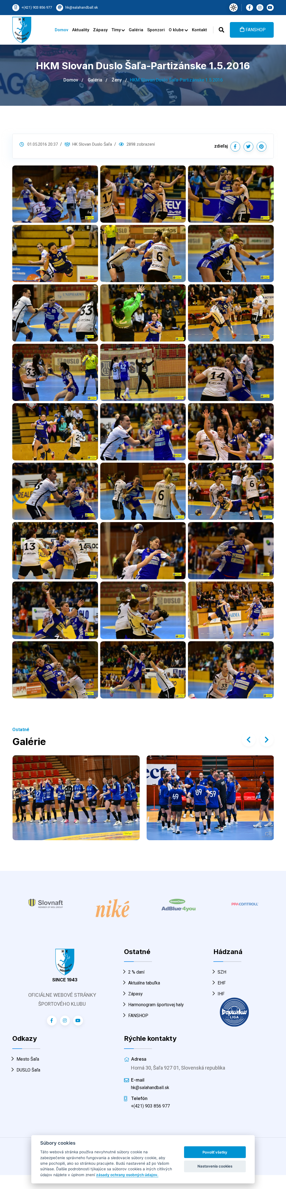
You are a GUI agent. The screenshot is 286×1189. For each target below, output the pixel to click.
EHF (222, 983)
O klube (177, 29)
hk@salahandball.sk (81, 7)
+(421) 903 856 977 (37, 7)
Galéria (136, 29)
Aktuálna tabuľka (144, 983)
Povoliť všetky (214, 1152)
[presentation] (249, 739)
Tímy (116, 29)
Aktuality (80, 29)
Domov (61, 29)
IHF (221, 993)
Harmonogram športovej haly (156, 1004)
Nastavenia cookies (214, 1166)
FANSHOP (255, 29)
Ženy (117, 80)
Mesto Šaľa (27, 1059)
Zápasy (100, 29)
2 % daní (136, 972)
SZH (222, 972)
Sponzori (156, 29)
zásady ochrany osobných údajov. (127, 1175)
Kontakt (199, 29)
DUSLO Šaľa (28, 1070)
